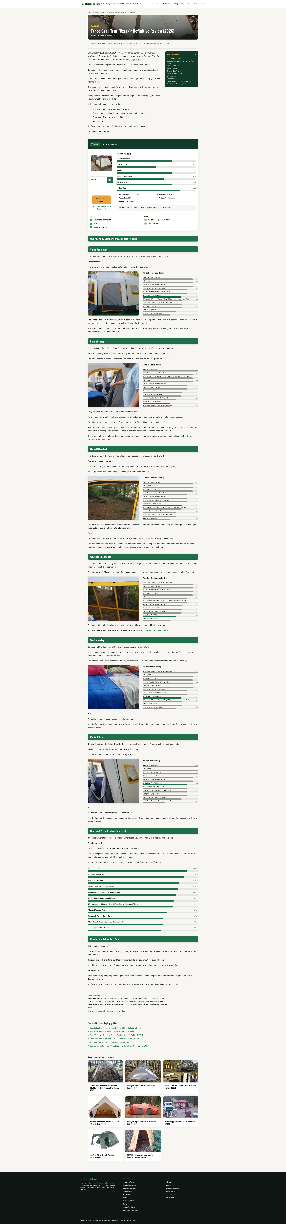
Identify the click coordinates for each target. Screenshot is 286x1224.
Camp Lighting (185, 4)
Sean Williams (98, 35)
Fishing (175, 4)
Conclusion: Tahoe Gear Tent (177, 84)
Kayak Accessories (140, 4)
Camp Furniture (129, 1207)
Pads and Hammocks (131, 1210)
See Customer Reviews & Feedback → (102, 207)
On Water (166, 4)
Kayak (196, 4)
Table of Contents (174, 54)
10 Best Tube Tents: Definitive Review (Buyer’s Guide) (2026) (113, 1039)
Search (203, 4)
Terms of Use (171, 1194)
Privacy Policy (171, 1191)
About (168, 1182)
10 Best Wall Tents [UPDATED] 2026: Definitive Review (111, 1031)
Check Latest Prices (101, 199)
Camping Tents (109, 4)
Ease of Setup (172, 68)
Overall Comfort (173, 71)
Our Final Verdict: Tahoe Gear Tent (179, 81)
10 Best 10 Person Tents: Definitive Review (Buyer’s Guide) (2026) (115, 1035)
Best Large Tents (133, 59)
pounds (172, 198)
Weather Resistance (174, 73)
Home (89, 12)
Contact (169, 1185)
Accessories (155, 4)
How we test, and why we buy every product (106, 1011)
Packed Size (171, 79)
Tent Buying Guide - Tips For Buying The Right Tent (109, 1042)
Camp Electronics (124, 4)
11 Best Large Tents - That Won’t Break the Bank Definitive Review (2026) (118, 1046)
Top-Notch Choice (174, 58)
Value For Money (173, 66)
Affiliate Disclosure (173, 1188)
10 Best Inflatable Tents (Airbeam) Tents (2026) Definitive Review (115, 1028)
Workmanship (172, 76)
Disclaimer (170, 1198)
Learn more (167, 43)
